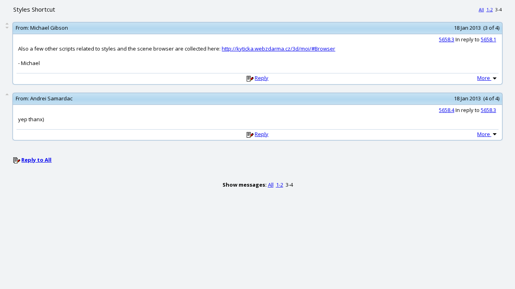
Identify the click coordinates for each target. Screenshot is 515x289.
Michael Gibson (49, 27)
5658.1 (488, 39)
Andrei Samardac (51, 98)
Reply (261, 77)
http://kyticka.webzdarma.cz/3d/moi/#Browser (278, 48)
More (484, 77)
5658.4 (446, 110)
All (481, 9)
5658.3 (446, 39)
